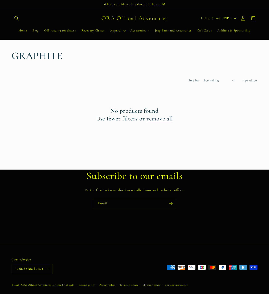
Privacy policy (107, 284)
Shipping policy (151, 284)
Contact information (176, 284)
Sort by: (193, 80)
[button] (17, 18)
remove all (159, 118)
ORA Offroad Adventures (36, 284)
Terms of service (129, 284)
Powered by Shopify (63, 284)
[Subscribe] (171, 203)
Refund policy (87, 284)
